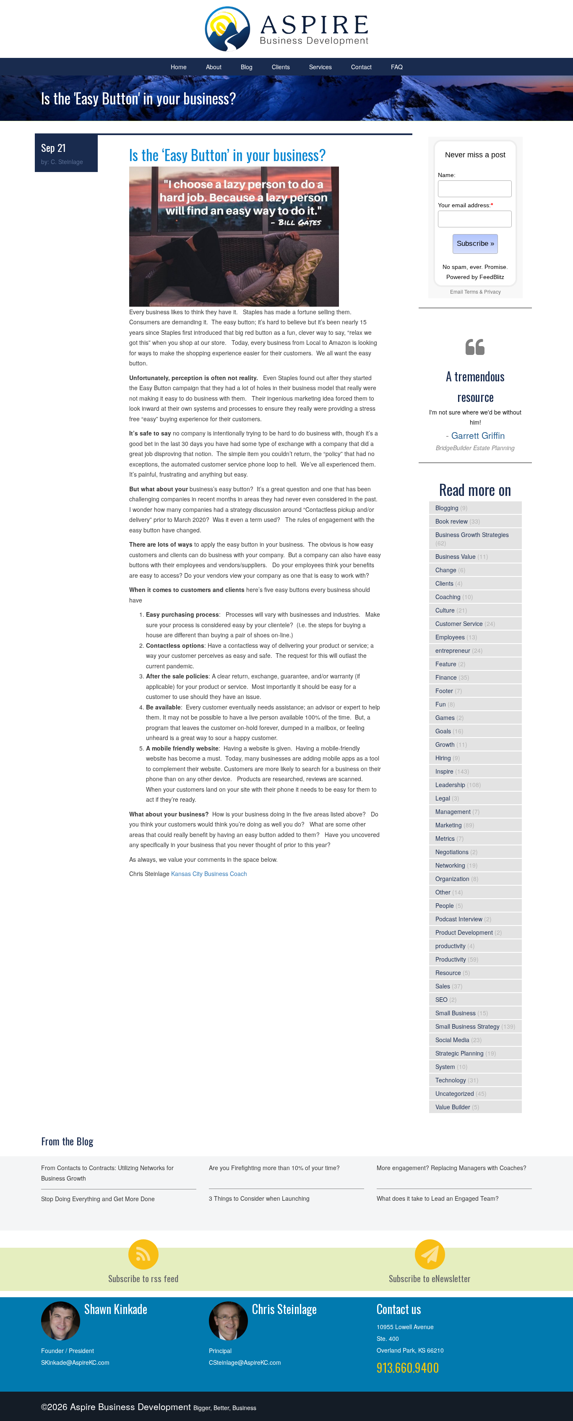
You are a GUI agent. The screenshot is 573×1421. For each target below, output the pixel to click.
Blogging (446, 507)
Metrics (445, 838)
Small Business (455, 1013)
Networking (450, 865)
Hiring (443, 758)
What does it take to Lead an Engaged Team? (438, 1198)
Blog (247, 67)
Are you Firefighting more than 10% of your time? (274, 1167)
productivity (450, 945)
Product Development (464, 932)
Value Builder (452, 1107)
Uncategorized (454, 1093)
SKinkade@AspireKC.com (75, 1362)
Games (445, 717)
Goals (443, 731)
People (444, 905)
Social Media (452, 1039)
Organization (452, 878)
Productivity (450, 959)
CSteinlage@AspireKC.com (245, 1362)
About (213, 67)
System (445, 1066)
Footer (444, 690)
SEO (441, 999)
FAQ (397, 67)
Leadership (450, 784)
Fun (440, 704)
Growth (445, 744)
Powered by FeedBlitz (475, 277)
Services (320, 67)
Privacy (492, 291)
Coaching (448, 596)
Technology (450, 1080)
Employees (450, 637)
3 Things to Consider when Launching (259, 1198)
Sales (442, 986)
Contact (361, 67)
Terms (471, 291)
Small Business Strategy (467, 1026)
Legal (442, 798)
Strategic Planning (459, 1053)
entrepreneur (452, 650)
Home (179, 67)
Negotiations (452, 851)
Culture (445, 610)
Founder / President (67, 1350)
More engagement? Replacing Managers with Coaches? (451, 1167)
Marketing (448, 825)
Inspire (444, 771)
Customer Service (459, 623)
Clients (281, 67)
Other (443, 892)
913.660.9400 (408, 1367)
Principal (220, 1350)
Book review (451, 521)
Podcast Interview (458, 919)
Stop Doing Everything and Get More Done (98, 1198)
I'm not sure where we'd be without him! (475, 410)
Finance (446, 677)
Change (445, 570)
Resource (448, 972)
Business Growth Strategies (472, 534)
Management (453, 811)
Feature (445, 664)
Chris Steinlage (284, 1308)
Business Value (455, 556)
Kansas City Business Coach (209, 873)
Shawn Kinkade (115, 1308)
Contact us (399, 1308)
